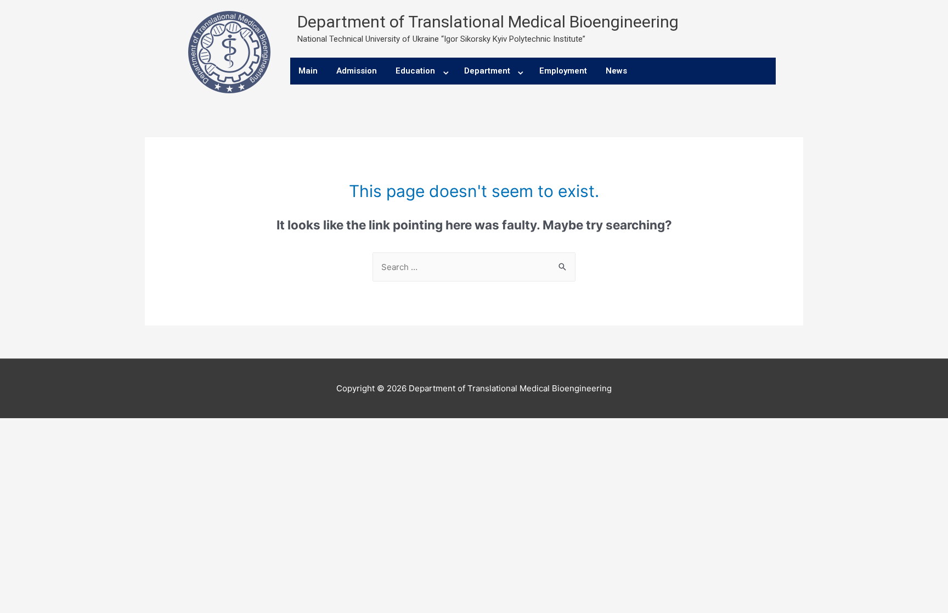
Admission (356, 71)
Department (487, 71)
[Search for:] (474, 267)
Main (308, 71)
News (616, 71)
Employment (563, 71)
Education (415, 71)
